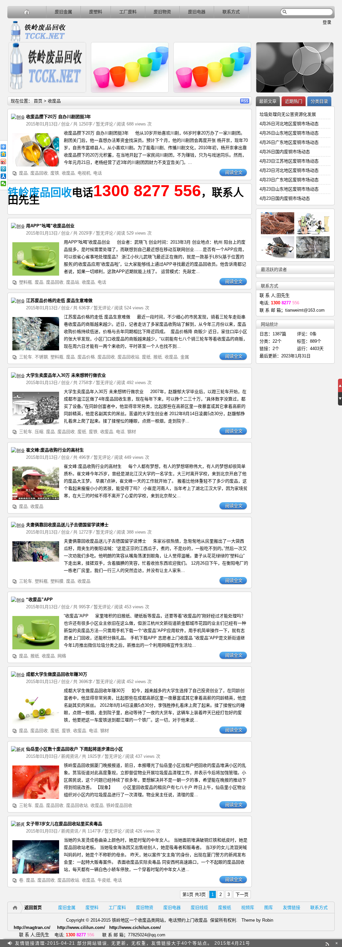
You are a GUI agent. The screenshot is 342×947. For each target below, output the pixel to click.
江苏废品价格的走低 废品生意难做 (59, 300)
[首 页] (26, 12)
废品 (23, 173)
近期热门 (293, 101)
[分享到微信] (3, 183)
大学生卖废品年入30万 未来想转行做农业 (66, 375)
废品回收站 (128, 356)
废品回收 (39, 173)
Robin (267, 920)
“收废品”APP (39, 599)
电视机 (84, 173)
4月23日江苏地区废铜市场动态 (289, 161)
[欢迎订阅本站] (328, 943)
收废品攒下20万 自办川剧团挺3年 (58, 116)
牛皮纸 (104, 880)
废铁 (54, 173)
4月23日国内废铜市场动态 (285, 198)
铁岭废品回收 (40, 193)
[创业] (17, 117)
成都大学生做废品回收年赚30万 (56, 674)
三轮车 (25, 356)
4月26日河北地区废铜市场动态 (289, 123)
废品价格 (86, 356)
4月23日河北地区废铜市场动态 (289, 170)
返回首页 (33, 907)
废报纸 (224, 907)
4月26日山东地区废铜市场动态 (289, 132)
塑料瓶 (25, 282)
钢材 (131, 431)
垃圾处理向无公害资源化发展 (288, 114)
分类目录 (319, 101)
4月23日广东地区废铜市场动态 (289, 179)
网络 (61, 655)
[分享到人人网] (3, 176)
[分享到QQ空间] (3, 154)
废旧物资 (162, 11)
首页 (38, 100)
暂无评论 (104, 123)
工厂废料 (128, 11)
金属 (184, 356)
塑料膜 (56, 581)
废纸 (146, 356)
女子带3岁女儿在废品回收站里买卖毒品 (64, 823)
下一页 (241, 894)
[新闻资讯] (19, 749)
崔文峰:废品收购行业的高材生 (55, 449)
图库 (268, 907)
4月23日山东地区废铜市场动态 (289, 189)
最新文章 (268, 101)
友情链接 (291, 907)
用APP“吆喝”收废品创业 (50, 225)
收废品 (68, 173)
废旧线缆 (199, 907)
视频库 (247, 907)
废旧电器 (196, 11)
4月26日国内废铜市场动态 (285, 151)
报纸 (157, 356)
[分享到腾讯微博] (3, 169)
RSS (244, 100)
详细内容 (78, 95)
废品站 (72, 282)
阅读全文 (233, 172)
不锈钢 (41, 356)
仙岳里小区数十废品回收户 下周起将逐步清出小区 (74, 748)
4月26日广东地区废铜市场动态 (289, 142)
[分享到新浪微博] (3, 161)
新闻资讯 (69, 756)
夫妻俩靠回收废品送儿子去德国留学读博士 (67, 524)
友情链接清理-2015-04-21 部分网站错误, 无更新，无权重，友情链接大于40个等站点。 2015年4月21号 (132, 943)
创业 (65, 123)
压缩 (39, 431)
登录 (327, 22)
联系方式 (231, 11)
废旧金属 (63, 11)
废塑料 (95, 11)
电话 (97, 173)
